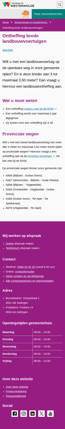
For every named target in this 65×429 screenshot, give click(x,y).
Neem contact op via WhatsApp (25, 276)
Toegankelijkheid (16, 396)
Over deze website (17, 386)
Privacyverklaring (16, 391)
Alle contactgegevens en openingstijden (30, 280)
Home (5, 22)
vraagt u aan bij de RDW (39, 108)
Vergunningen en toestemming (31, 22)
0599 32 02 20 (26, 266)
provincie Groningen (41, 156)
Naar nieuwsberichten (48, 13)
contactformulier (24, 271)
